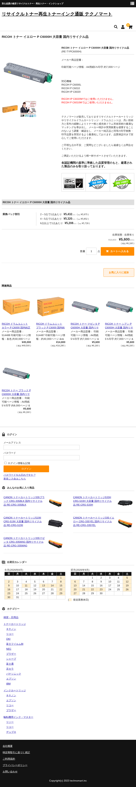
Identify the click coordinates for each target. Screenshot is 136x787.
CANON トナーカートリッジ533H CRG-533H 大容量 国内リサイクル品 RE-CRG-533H (92, 501)
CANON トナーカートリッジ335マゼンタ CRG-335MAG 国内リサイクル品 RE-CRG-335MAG (24, 542)
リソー (10, 722)
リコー (10, 634)
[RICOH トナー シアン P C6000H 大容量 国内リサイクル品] (119, 306)
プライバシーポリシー (15, 765)
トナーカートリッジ (15, 624)
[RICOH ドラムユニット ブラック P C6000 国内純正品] (50, 306)
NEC (8, 648)
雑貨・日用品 (11, 617)
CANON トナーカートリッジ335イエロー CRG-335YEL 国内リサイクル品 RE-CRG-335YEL (93, 521)
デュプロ (11, 732)
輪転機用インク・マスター (18, 717)
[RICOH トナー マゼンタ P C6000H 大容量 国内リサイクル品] (85, 306)
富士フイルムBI (14, 643)
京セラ (10, 668)
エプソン (11, 678)
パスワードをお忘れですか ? (19, 474)
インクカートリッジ (15, 690)
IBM (8, 683)
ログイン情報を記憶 (18, 463)
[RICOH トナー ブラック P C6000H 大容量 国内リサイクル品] (16, 373)
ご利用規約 (9, 758)
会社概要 (8, 746)
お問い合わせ (10, 771)
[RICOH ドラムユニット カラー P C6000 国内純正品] (16, 306)
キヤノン (11, 629)
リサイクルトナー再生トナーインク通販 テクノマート (57, 13)
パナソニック (13, 673)
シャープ (11, 658)
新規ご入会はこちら (15, 478)
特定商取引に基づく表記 (16, 752)
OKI (8, 639)
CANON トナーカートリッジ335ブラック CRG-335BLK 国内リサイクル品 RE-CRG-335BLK (24, 501)
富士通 (10, 663)
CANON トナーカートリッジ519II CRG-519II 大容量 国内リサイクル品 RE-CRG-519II (23, 521)
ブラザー (11, 653)
